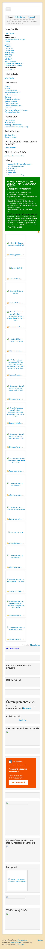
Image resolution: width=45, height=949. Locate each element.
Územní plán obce (11, 103)
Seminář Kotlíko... (15, 303)
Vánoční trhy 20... (15, 543)
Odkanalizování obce (12, 99)
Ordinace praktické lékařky (14, 63)
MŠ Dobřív (8, 59)
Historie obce (9, 50)
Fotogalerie (9, 48)
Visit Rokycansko (12, 649)
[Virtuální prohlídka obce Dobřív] (17, 737)
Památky (8, 46)
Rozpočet (8, 108)
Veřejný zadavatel (11, 101)
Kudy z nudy (12, 168)
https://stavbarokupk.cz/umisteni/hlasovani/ (22, 214)
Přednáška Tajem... (16, 615)
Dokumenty (27, 708)
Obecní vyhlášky (11, 90)
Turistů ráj (11, 170)
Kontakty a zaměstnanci (13, 125)
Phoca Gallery (35, 645)
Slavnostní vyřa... (15, 399)
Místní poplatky (10, 68)
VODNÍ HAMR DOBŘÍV (16, 166)
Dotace (7, 86)
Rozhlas (8, 44)
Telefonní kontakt (11, 137)
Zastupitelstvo (10, 120)
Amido (21, 944)
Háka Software (15, 942)
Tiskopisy (8, 97)
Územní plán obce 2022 (13, 106)
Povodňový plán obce (12, 112)
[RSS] (38, 232)
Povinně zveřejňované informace (16, 110)
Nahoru (40, 940)
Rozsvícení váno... (15, 471)
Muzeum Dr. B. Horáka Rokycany (19, 164)
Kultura (7, 88)
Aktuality (8, 35)
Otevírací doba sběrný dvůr (14, 156)
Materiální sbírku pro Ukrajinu (15, 39)
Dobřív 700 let (10, 70)
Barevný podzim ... (15, 255)
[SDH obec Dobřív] (17, 852)
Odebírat (22, 720)
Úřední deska (9, 78)
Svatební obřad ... (15, 327)
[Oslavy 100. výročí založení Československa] (17, 880)
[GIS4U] (15, 899)
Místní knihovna (10, 61)
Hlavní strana (9, 33)
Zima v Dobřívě (14, 279)
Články (7, 42)
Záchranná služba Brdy (16, 175)
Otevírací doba (10, 135)
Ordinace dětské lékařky (13, 65)
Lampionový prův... (15, 591)
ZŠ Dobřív (8, 57)
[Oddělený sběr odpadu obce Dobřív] (17, 817)
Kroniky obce (9, 52)
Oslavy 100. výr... (15, 519)
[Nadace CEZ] (15, 919)
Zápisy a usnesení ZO (12, 93)
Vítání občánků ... (15, 351)
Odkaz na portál (10, 148)
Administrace (22, 940)
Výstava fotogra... (15, 375)
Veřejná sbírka (10, 37)
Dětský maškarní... (15, 639)
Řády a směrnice (11, 95)
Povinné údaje (10, 122)
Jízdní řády (12, 172)
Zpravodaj (8, 55)
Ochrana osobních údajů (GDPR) (16, 127)
